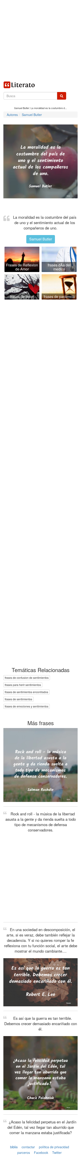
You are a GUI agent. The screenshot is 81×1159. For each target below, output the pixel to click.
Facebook (41, 1152)
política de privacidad (54, 1147)
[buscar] (61, 96)
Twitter (57, 1152)
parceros (23, 1152)
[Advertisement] (40, 40)
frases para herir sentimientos (23, 685)
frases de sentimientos (18, 699)
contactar (28, 1147)
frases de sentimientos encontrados (26, 692)
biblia (14, 1146)
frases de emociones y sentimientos (26, 706)
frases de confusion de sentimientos (27, 677)
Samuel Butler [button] (40, 239)
